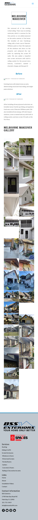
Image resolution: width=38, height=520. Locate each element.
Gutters (4, 465)
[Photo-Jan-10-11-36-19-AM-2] (26, 249)
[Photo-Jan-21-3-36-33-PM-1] (11, 296)
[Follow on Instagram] (10, 510)
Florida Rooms (6, 462)
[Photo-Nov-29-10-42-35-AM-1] (11, 358)
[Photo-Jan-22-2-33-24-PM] (26, 308)
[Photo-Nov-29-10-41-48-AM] (11, 330)
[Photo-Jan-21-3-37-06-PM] (11, 307)
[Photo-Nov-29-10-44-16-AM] (26, 386)
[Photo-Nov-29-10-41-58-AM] (26, 331)
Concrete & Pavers (8, 468)
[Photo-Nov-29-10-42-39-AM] (26, 363)
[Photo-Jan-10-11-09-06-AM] (11, 248)
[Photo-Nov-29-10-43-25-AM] (26, 374)
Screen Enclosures (7, 453)
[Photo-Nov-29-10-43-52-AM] (11, 389)
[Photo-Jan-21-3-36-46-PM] (26, 297)
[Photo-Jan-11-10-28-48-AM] (11, 264)
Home (4, 477)
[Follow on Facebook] (3, 510)
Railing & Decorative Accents (11, 470)
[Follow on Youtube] (7, 510)
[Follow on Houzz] (14, 510)
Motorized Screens (8, 459)
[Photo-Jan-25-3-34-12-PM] (11, 318)
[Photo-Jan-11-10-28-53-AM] (26, 265)
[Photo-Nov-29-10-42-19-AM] (11, 341)
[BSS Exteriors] (11, 143)
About (4, 480)
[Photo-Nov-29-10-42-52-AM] (11, 373)
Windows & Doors (8, 456)
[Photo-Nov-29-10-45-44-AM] (26, 397)
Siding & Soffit (6, 450)
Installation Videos (8, 483)
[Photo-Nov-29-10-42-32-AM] (26, 347)
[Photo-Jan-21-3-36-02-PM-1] (26, 281)
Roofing (4, 447)
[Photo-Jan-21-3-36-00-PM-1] (11, 280)
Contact (4, 486)
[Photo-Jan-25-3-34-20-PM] (26, 320)
